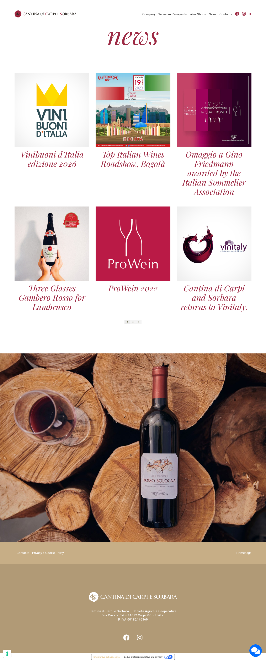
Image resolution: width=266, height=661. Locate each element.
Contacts (23, 553)
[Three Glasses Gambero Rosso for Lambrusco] (52, 243)
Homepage (243, 553)
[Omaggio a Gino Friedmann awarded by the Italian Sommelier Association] (214, 110)
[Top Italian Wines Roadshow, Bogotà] (133, 110)
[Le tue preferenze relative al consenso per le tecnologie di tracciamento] (7, 654)
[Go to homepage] (46, 13)
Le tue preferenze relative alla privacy (143, 657)
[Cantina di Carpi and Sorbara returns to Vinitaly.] (214, 243)
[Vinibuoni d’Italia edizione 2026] (52, 110)
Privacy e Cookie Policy (48, 553)
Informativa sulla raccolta (107, 657)
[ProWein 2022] (133, 243)
